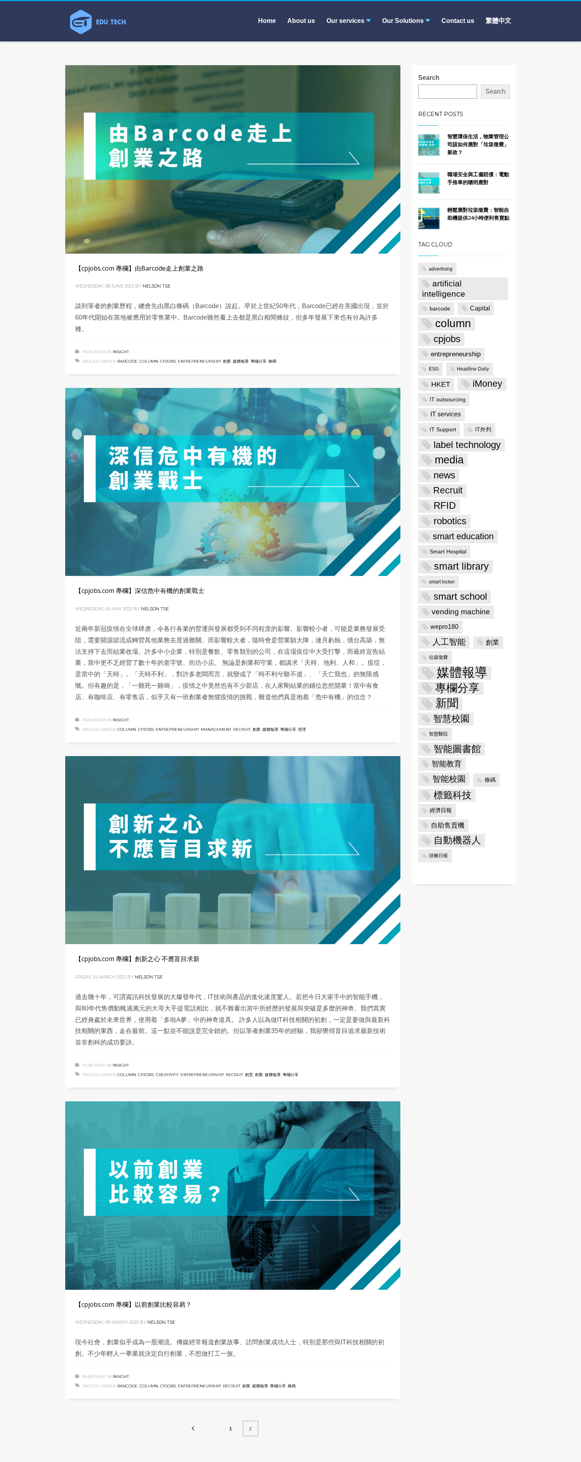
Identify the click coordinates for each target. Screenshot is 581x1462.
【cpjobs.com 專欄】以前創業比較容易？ (133, 1304)
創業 (227, 361)
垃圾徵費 (438, 657)
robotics (450, 521)
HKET (440, 384)
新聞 (447, 703)
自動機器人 (457, 840)
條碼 (272, 361)
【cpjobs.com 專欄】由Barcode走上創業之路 (139, 268)
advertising (441, 269)
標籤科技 (453, 795)
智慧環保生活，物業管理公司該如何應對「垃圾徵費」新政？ (478, 144)
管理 (302, 729)
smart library (461, 566)
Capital (480, 308)
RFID (445, 506)
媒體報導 (241, 361)
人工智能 (449, 641)
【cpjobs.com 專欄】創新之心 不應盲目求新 (137, 958)
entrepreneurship (199, 361)
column (149, 361)
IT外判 (483, 429)
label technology (467, 445)
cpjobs (168, 361)
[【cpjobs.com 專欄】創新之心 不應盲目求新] (232, 850)
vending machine (461, 612)
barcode (127, 361)
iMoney (487, 384)
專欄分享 (258, 361)
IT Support (443, 429)
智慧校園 (451, 719)
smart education (463, 536)
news (444, 475)
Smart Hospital (448, 551)
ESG (434, 369)
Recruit (242, 729)
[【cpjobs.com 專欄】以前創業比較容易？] (232, 1195)
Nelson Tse (156, 286)
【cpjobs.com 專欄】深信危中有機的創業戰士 (139, 590)
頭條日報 (438, 855)
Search (429, 77)
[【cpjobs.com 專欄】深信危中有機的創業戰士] (232, 481)
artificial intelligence (443, 288)
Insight (121, 351)
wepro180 (444, 626)
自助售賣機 (447, 825)
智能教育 (447, 764)
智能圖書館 (457, 748)
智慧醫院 (438, 734)
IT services (445, 414)
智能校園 (449, 779)
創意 (249, 1074)
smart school (460, 596)
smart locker (442, 582)
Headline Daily (473, 369)
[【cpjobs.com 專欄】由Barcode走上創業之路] (232, 159)
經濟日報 (441, 810)
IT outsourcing (448, 399)
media (449, 460)
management (216, 729)
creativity (167, 1074)
